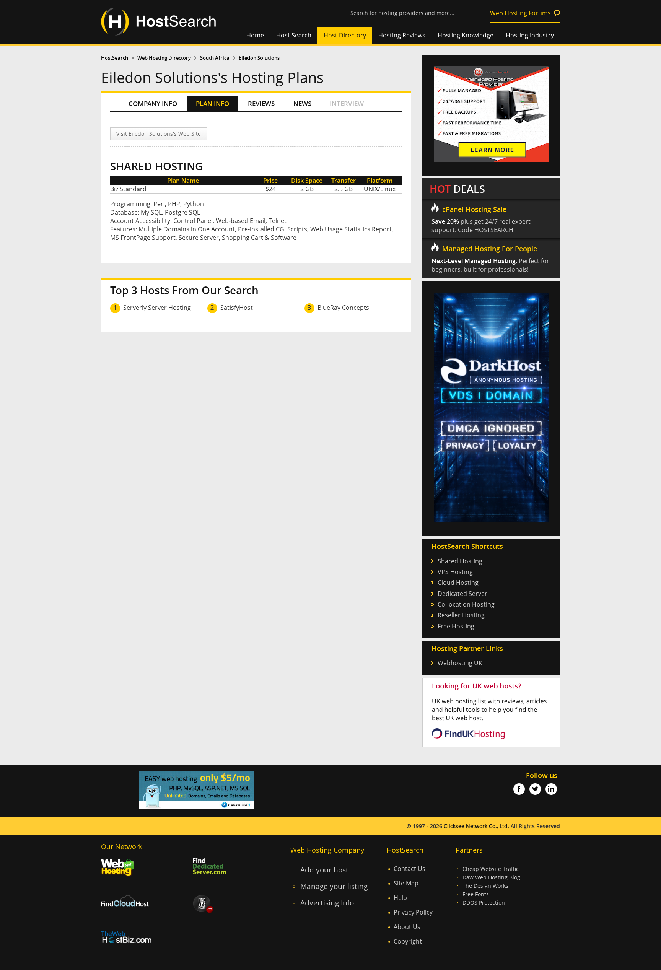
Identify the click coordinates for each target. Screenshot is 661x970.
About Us (407, 927)
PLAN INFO (212, 103)
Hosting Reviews (401, 35)
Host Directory (345, 35)
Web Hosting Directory (164, 58)
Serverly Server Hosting (157, 307)
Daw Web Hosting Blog (491, 877)
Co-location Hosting (466, 604)
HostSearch (114, 58)
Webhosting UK (460, 663)
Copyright (408, 941)
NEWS (302, 103)
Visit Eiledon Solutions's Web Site (158, 133)
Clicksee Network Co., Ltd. (476, 826)
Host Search (293, 35)
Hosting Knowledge (465, 35)
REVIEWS (261, 103)
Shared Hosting (460, 561)
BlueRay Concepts (343, 307)
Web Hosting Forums (520, 13)
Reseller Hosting (461, 615)
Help (400, 898)
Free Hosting (456, 626)
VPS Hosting (455, 572)
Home (255, 35)
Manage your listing (334, 886)
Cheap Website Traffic (490, 868)
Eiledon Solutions (259, 58)
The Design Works (485, 885)
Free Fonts (475, 894)
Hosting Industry (530, 35)
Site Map (406, 883)
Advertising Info (327, 902)
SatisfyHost (236, 307)
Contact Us (409, 868)
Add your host (324, 869)
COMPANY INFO (153, 103)
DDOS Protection (483, 902)
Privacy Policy (413, 912)
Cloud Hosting (458, 582)
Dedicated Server (462, 593)
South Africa (215, 58)
